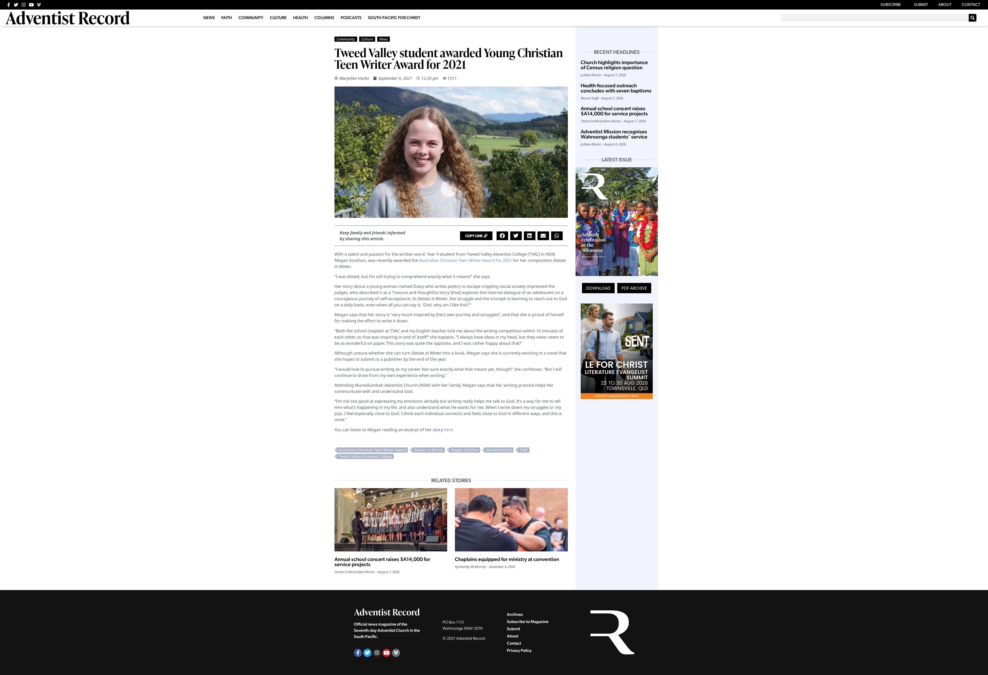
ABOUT (944, 5)
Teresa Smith (343, 571)
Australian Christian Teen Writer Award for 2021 (465, 260)
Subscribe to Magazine (528, 621)
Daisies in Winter (428, 449)
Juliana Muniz (364, 571)
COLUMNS (324, 17)
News (383, 39)
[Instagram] (23, 4)
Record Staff (589, 98)
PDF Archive (634, 288)
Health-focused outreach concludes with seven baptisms (616, 88)
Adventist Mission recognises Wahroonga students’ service (614, 134)
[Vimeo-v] (38, 4)
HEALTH (300, 17)
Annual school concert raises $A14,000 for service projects (382, 561)
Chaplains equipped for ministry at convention (507, 559)
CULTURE (278, 17)
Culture (367, 39)
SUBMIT (921, 5)
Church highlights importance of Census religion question (614, 65)
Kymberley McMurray (470, 566)
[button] (476, 235)
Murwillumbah (499, 449)
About (512, 636)
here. (449, 429)
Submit (513, 628)
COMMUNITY (251, 17)
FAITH (226, 17)
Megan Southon (465, 449)
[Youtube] (31, 4)
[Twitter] (16, 4)
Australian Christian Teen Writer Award (372, 449)
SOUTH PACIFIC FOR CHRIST (394, 17)
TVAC (523, 449)
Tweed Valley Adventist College (365, 456)
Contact (514, 643)
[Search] (972, 18)
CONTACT (971, 5)
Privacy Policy (519, 650)
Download (598, 288)
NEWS (209, 17)
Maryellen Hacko (354, 78)
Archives (515, 614)
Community (346, 39)
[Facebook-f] (8, 4)
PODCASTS (351, 17)
